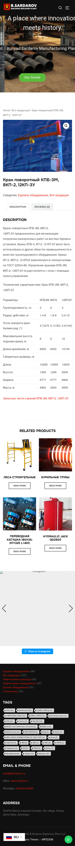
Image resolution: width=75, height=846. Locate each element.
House (23, 721)
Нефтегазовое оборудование (19, 683)
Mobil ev (46, 726)
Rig (46, 732)
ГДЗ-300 (11, 743)
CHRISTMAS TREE (15, 716)
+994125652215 (19, 781)
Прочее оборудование (16, 687)
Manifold (37, 721)
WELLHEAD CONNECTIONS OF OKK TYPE (25, 737)
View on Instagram (39, 651)
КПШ (37, 748)
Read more (19, 485)
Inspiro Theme (30, 839)
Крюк (49, 748)
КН (25, 748)
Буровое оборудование (33, 195)
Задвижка (11, 748)
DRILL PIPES (38, 716)
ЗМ (24, 743)
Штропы (44, 753)
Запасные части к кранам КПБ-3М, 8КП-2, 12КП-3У (35, 398)
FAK (9, 721)
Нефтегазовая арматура (17, 679)
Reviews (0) (42, 206)
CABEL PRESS (44, 710)
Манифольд (12, 753)
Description (18, 206)
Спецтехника (10, 691)
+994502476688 (24, 788)
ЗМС (47, 743)
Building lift (25, 710)
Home (6, 110)
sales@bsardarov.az (14, 773)
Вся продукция (21, 110)
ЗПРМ (60, 743)
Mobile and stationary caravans (21, 726)
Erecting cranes (58, 716)
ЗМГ (35, 743)
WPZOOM (47, 839)
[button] (37, 46)
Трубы (29, 753)
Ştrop (54, 737)
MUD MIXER (31, 732)
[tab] (18, 206)
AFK (9, 710)
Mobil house (12, 732)
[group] (37, 608)
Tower (58, 732)
